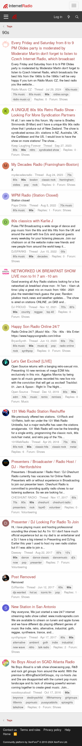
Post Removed (23, 576)
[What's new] (69, 17)
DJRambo (17, 587)
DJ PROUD (18, 307)
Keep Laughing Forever (26, 145)
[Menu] (6, 16)
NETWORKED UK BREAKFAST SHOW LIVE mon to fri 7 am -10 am (43, 273)
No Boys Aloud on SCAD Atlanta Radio (43, 661)
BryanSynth (18, 341)
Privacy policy (52, 730)
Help (67, 730)
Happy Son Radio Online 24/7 (35, 326)
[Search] (77, 17)
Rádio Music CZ (21, 89)
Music (25, 401)
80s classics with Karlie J (32, 220)
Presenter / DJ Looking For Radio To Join (45, 521)
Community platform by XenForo (35, 742)
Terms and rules (30, 730)
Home (6, 734)
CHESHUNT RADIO (24, 497)
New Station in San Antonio (33, 606)
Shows (63, 99)
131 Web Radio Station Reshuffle (38, 411)
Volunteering (29, 512)
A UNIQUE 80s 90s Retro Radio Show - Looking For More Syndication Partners (43, 112)
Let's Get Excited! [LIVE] (31, 361)
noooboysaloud (20, 692)
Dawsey (16, 552)
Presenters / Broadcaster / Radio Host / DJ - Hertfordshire (43, 464)
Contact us (10, 730)
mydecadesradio (21, 175)
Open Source (19, 392)
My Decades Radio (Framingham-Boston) (45, 164)
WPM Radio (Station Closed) (34, 195)
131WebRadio (20, 442)
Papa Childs (19, 205)
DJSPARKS (18, 251)
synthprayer (18, 637)
